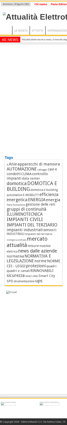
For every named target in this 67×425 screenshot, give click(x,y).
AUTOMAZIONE (22, 169)
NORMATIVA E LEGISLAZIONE (29, 258)
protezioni (36, 265)
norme (40, 261)
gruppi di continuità (26, 209)
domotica (17, 183)
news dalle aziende (37, 251)
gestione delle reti (40, 204)
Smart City (47, 276)
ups (38, 280)
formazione (19, 204)
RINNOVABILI (41, 270)
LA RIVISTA (21, 30)
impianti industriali (25, 229)
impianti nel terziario (38, 234)
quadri (51, 266)
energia (53, 199)
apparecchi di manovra (38, 164)
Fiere (9, 204)
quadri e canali (18, 271)
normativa (15, 256)
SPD (10, 281)
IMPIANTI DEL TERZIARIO (32, 224)
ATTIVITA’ (37, 30)
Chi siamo (40, 4)
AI (7, 165)
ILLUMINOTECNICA (25, 214)
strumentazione (24, 281)
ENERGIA (36, 199)
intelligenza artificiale (16, 240)
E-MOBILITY (31, 195)
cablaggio (42, 169)
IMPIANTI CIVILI (25, 219)
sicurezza (16, 275)
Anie (13, 164)
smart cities (31, 276)
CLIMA (26, 174)
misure (33, 246)
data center (31, 178)
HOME (7, 31)
